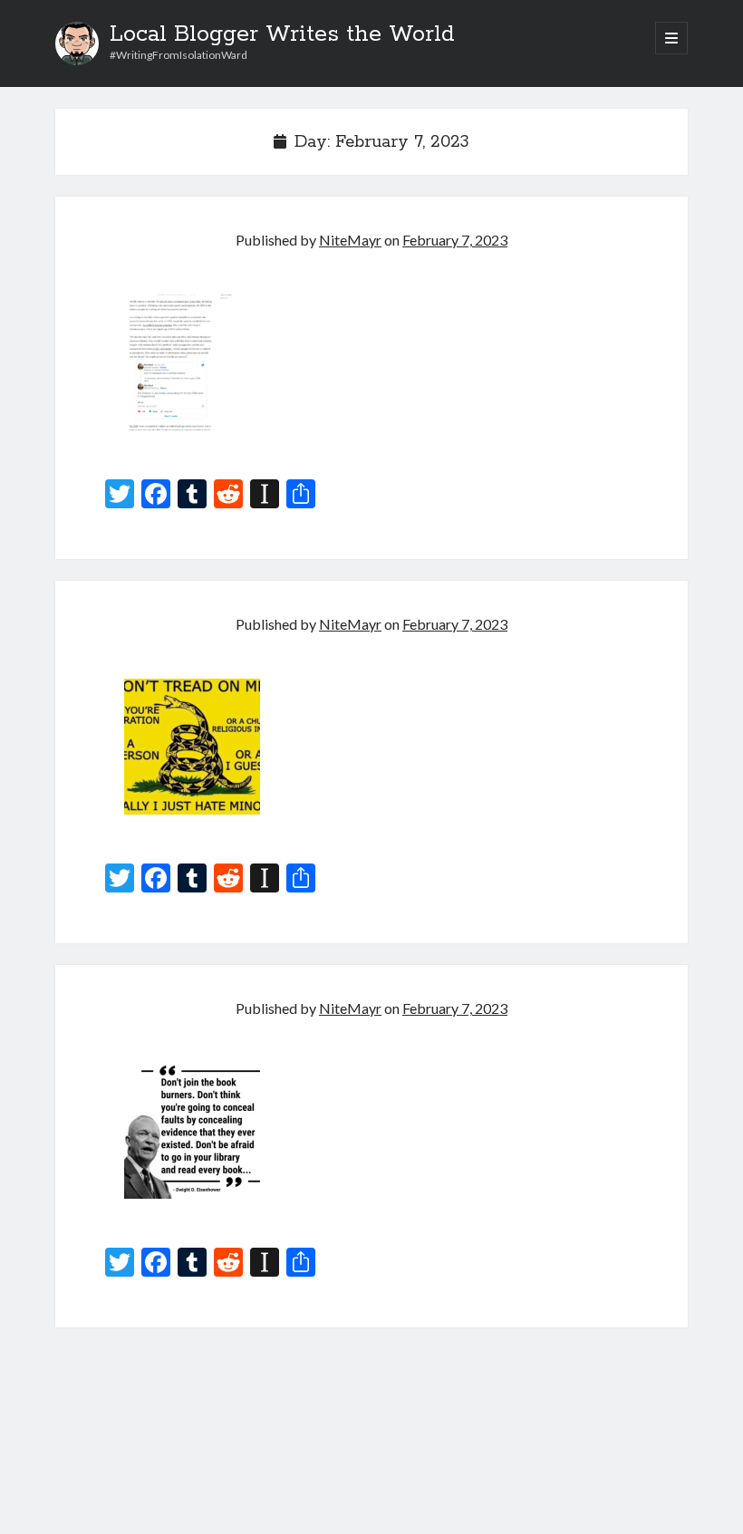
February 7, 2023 (454, 239)
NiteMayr (350, 239)
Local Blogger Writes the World (282, 34)
